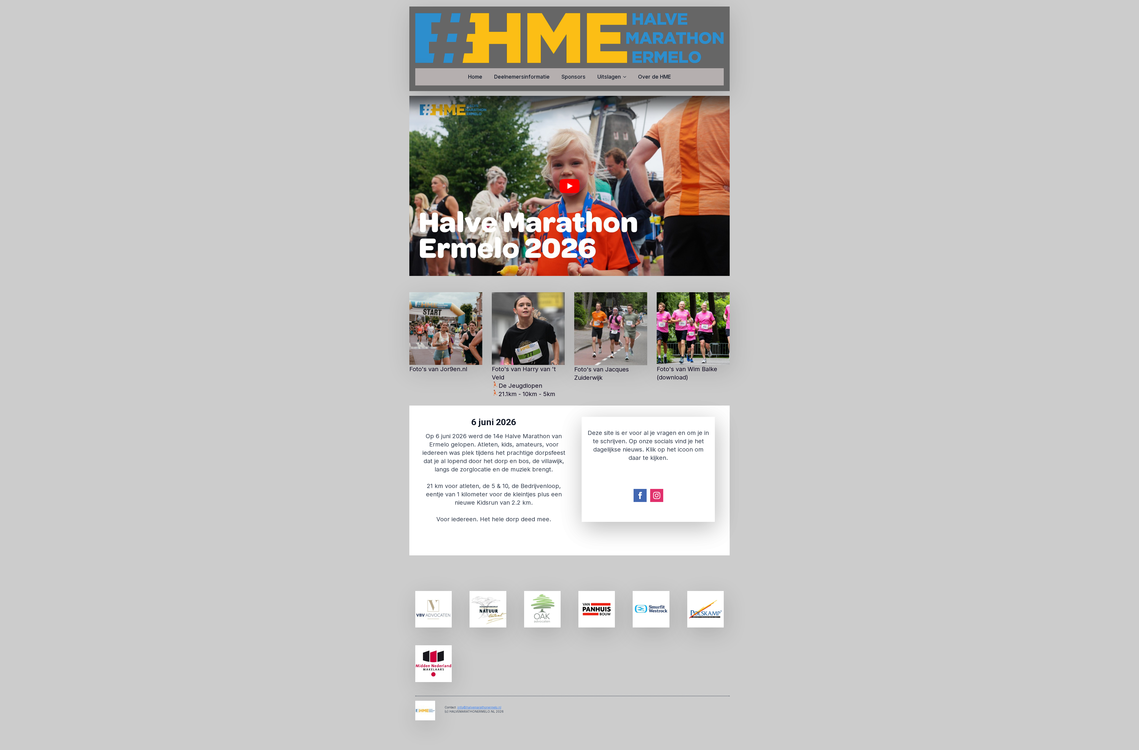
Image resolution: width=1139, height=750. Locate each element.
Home (475, 77)
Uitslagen (609, 77)
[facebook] (640, 495)
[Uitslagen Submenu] (626, 76)
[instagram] (656, 495)
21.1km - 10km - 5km (527, 394)
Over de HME (654, 77)
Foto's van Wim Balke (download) (687, 373)
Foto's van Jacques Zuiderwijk (601, 373)
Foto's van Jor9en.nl (438, 369)
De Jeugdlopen (520, 385)
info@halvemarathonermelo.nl (479, 707)
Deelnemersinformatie (522, 77)
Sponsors (573, 77)
